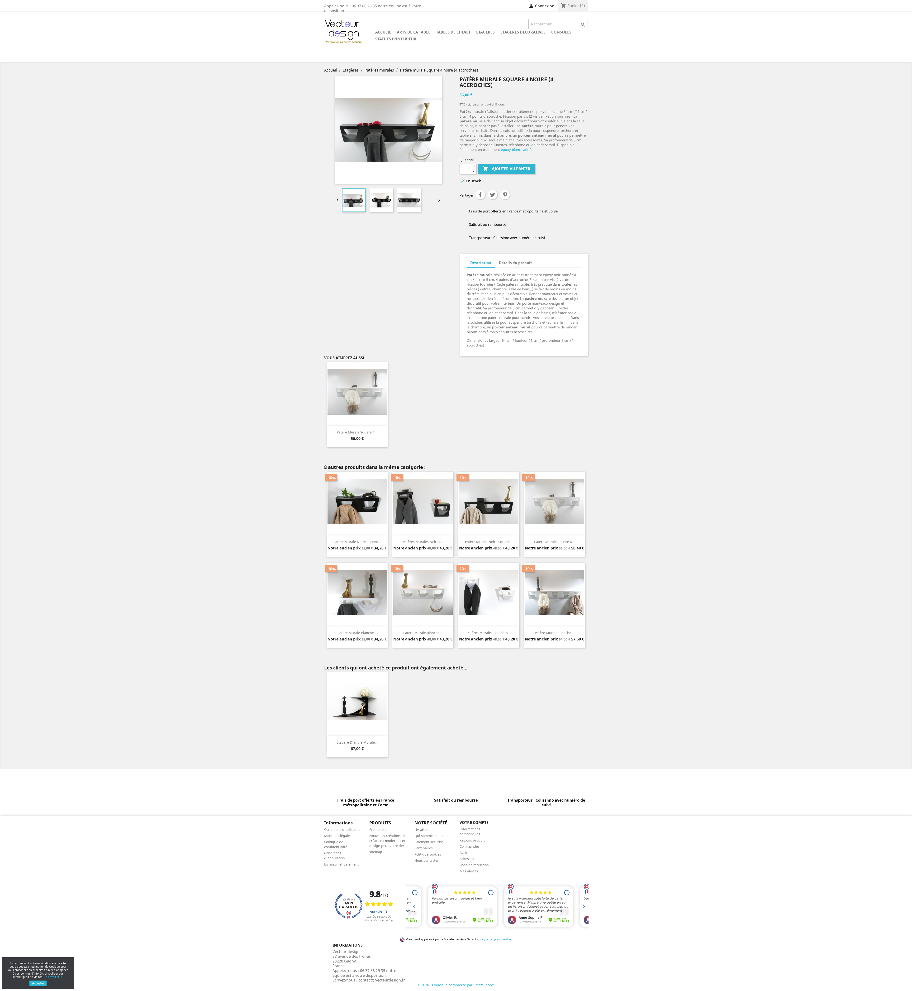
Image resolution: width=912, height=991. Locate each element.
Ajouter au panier (506, 169)
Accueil (383, 32)
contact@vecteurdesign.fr (381, 980)
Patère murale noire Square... (357, 541)
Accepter (38, 983)
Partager (480, 194)
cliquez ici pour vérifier (495, 939)
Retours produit (472, 840)
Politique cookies (427, 854)
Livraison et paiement (341, 864)
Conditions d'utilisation (342, 829)
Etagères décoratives (523, 32)
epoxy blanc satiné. (516, 149)
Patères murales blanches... (489, 632)
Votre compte (474, 822)
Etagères (485, 32)
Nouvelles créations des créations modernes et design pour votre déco (388, 840)
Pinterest (505, 194)
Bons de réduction (474, 865)
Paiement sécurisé (429, 842)
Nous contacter (426, 860)
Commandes (470, 846)
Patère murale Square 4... (357, 432)
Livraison (421, 829)
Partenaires (423, 848)
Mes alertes (469, 871)
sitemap (375, 852)
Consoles (561, 32)
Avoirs (464, 852)
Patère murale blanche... (357, 632)
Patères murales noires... (423, 541)
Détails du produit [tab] (515, 262)
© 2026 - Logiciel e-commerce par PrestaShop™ (456, 984)
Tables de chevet (453, 32)
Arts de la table (413, 32)
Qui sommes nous (428, 835)
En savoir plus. (53, 977)
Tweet (492, 194)
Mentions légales (338, 835)
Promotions (378, 829)
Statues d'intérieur (395, 39)
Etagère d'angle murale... (357, 742)
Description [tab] (480, 262)
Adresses (467, 858)
